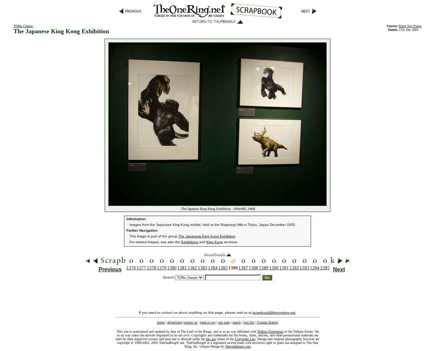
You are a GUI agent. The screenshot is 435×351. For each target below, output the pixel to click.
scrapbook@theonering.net (274, 312)
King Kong (214, 242)
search (236, 322)
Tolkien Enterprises (270, 331)
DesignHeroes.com (238, 346)
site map (224, 322)
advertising (174, 322)
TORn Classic (23, 26)
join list (248, 322)
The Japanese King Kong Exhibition (206, 236)
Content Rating (267, 322)
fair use (211, 339)
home (160, 322)
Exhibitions (189, 242)
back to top (207, 322)
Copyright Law (245, 339)
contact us (190, 322)
